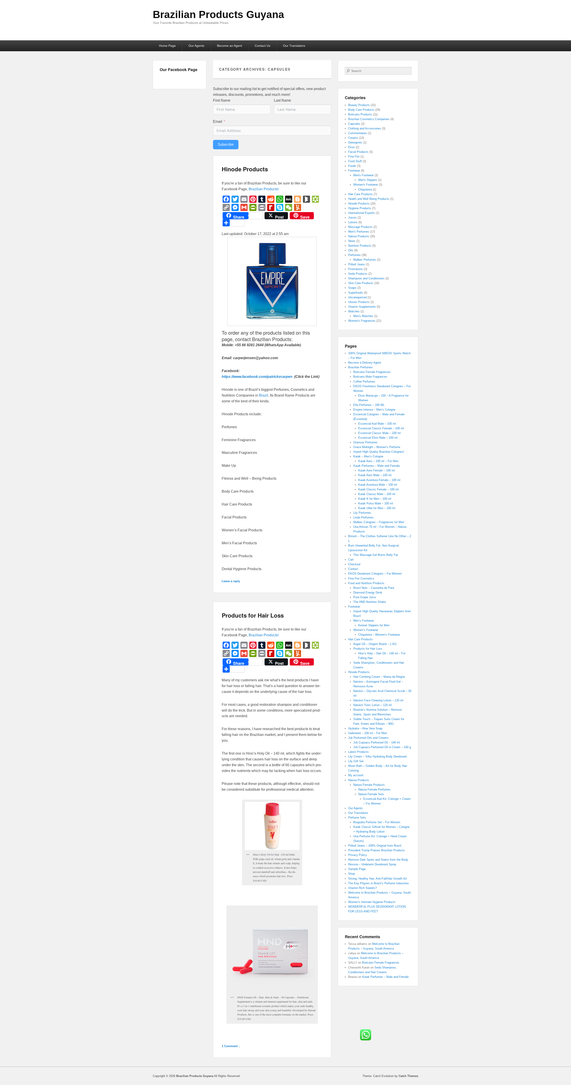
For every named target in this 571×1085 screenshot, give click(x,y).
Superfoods (355, 292)
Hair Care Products (360, 194)
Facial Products (358, 152)
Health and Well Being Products (368, 199)
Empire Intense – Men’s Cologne (374, 409)
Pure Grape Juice (364, 597)
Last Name (282, 100)
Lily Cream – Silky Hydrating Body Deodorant (377, 756)
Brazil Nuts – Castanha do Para (373, 588)
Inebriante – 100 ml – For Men (367, 733)
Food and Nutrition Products (366, 583)
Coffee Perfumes (364, 381)
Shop (351, 873)
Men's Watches (363, 316)
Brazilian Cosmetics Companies (368, 119)
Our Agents (196, 45)
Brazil (263, 395)
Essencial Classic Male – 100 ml (379, 433)
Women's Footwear (365, 184)
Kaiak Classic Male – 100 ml (376, 494)
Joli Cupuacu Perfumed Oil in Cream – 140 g (382, 747)
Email (217, 121)
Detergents (355, 142)
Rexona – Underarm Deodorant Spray (372, 864)
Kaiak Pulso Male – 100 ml (375, 503)
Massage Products (360, 227)
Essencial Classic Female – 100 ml (381, 428)
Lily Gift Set (356, 761)
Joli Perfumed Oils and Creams (368, 737)
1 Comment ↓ (231, 1046)
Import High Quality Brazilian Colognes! (378, 451)
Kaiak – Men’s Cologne (368, 456)
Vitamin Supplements (362, 306)
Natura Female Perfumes (374, 789)
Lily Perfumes (362, 512)
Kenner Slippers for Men (373, 625)
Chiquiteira (365, 189)
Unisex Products (359, 302)
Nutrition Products (359, 245)
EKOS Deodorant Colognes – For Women (375, 573)
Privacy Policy (357, 855)
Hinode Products (245, 169)
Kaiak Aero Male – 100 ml (374, 475)
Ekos (351, 147)
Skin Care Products (360, 283)
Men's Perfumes (358, 231)
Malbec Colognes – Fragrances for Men (378, 522)
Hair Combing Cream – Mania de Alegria (379, 676)
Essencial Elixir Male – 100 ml (377, 437)
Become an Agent (229, 45)
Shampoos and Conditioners (366, 278)
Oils (350, 250)
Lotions (353, 222)
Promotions (355, 269)
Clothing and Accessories (364, 128)
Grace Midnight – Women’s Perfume (376, 447)
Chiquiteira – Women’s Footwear (379, 634)
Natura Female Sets (371, 794)
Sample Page (357, 869)
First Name (221, 100)
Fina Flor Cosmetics (361, 578)
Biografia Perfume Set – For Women (376, 822)
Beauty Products (359, 105)
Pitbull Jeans (356, 264)
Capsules (354, 123)
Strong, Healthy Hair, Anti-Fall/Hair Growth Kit (377, 878)
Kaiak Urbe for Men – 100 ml (376, 508)
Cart (351, 559)
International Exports (361, 213)
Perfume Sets (357, 817)
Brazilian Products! (264, 189)
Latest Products (358, 751)
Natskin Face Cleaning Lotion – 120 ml (378, 700)
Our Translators (294, 45)
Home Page (167, 45)
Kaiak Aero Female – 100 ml (376, 470)
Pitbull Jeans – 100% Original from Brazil (374, 845)
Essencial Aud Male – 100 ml (377, 423)
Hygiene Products (359, 208)
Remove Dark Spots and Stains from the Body (378, 859)
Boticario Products (360, 114)
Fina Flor (354, 156)
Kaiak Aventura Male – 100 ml (377, 484)
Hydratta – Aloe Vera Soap (365, 728)
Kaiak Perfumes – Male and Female (376, 465)
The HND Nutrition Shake (369, 602)
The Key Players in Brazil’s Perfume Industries (378, 883)
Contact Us (262, 45)
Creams (353, 137)
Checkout (354, 564)
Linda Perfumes (363, 517)
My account (355, 775)
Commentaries (357, 133)
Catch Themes (408, 1076)
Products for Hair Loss (253, 615)
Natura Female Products (369, 784)
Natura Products (358, 236)
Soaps (352, 287)
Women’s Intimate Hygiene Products (371, 902)
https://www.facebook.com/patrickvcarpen (257, 377)
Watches (354, 311)
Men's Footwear (363, 175)
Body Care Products (361, 109)
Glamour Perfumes (365, 442)
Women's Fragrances (361, 320)
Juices (352, 217)
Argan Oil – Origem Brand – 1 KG (375, 644)
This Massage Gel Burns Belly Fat (375, 555)
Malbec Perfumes (364, 259)
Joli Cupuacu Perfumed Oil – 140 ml (376, 742)
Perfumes (354, 255)
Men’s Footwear (363, 620)
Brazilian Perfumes (360, 367)
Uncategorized (357, 297)
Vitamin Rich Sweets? (362, 888)
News (351, 241)
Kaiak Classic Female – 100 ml (378, 489)
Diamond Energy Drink (367, 592)
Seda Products (357, 273)
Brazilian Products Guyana (218, 14)
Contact (353, 569)
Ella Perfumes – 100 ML (369, 405)
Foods (352, 166)
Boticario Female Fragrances (372, 372)
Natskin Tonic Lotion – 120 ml (372, 705)
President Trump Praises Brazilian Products (376, 850)
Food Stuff (355, 161)
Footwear (354, 170)
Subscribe (226, 144)
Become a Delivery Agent (364, 362)
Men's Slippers (367, 180)
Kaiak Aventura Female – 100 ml (379, 480)
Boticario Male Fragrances (370, 376)
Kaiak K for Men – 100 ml (374, 498)
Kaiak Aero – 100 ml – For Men (378, 461)
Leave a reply (231, 581)
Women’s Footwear (365, 630)
